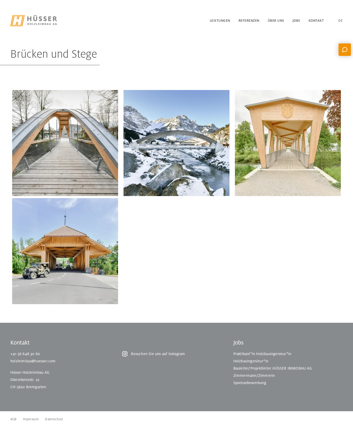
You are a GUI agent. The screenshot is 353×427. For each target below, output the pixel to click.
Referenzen (249, 21)
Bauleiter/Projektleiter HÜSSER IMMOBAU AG (272, 368)
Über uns (276, 21)
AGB (13, 419)
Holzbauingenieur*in (250, 361)
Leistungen (220, 21)
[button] (333, 20)
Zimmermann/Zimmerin (254, 375)
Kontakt (316, 21)
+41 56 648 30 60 (25, 353)
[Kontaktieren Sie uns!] (345, 49)
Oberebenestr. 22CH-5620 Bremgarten (28, 383)
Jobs (296, 21)
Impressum (31, 419)
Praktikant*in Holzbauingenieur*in (262, 353)
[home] (41, 20)
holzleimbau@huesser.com (33, 361)
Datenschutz (54, 419)
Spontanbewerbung (249, 382)
